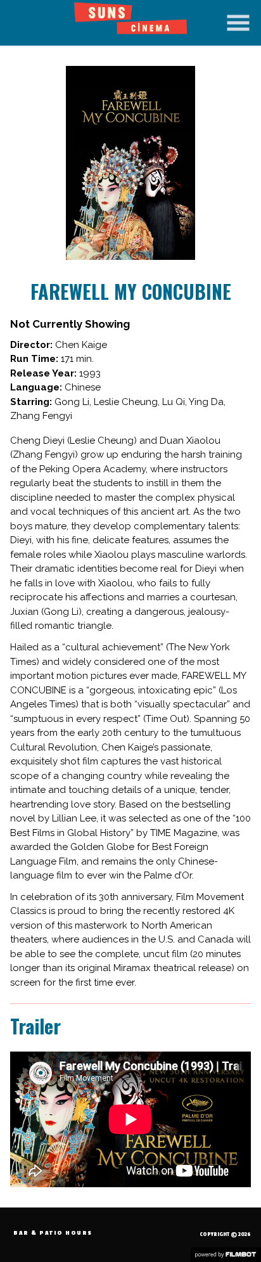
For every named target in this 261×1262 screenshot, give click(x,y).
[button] (238, 23)
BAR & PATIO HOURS (52, 1233)
